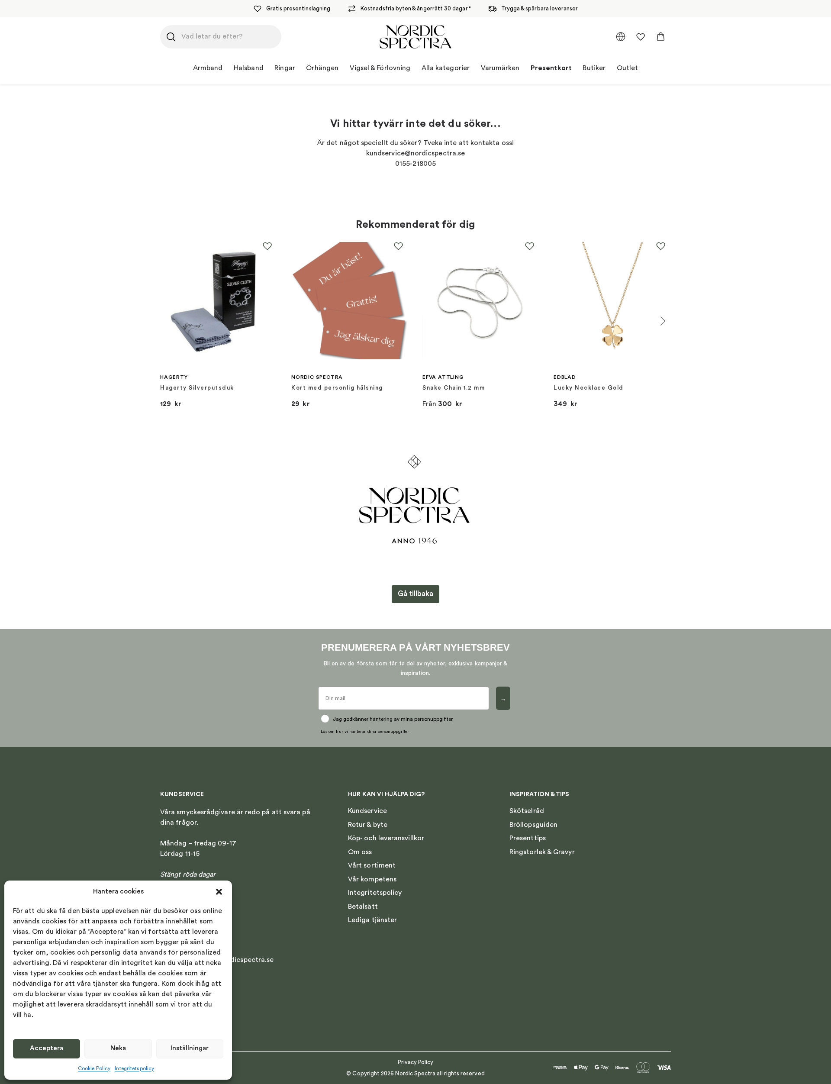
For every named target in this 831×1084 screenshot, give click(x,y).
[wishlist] (641, 37)
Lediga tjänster (372, 919)
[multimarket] (621, 37)
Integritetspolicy (134, 1068)
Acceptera (46, 1048)
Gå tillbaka (415, 593)
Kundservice (367, 810)
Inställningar (190, 1048)
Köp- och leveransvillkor (386, 838)
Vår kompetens (372, 879)
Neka (118, 1048)
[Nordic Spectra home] (415, 36)
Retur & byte (367, 824)
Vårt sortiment (372, 865)
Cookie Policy (94, 1068)
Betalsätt (363, 906)
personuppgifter (393, 731)
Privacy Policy (416, 1062)
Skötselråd (526, 810)
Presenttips (527, 838)
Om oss (360, 851)
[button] (219, 891)
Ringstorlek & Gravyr (542, 851)
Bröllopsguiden (533, 824)
